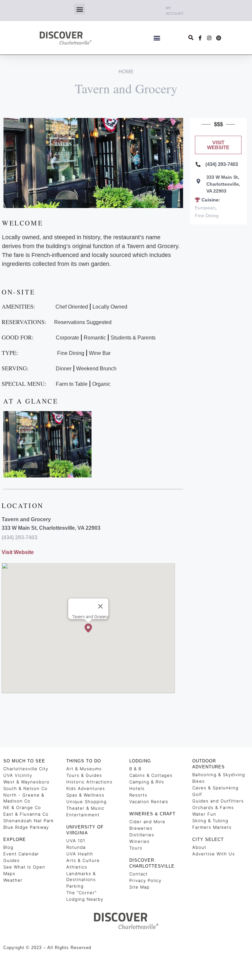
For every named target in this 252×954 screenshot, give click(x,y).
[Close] (100, 606)
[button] (79, 9)
